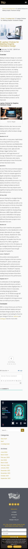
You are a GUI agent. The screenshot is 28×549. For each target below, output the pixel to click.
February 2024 (5, 457)
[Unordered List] (11, 381)
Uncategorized (11, 8)
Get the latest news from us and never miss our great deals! (14, 525)
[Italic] (3, 381)
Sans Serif (4, 438)
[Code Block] (14, 381)
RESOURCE (14, 509)
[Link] (16, 381)
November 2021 (5, 473)
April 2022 (4, 460)
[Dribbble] (18, 504)
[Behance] (15, 504)
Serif (2, 441)
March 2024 (4, 455)
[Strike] (7, 381)
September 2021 (5, 478)
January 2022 (5, 468)
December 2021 (5, 470)
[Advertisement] (14, 337)
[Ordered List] (9, 381)
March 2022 (4, 462)
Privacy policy (17, 546)
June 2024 (4, 452)
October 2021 (5, 475)
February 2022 (5, 465)
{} (18, 380)
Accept (10, 546)
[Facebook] (10, 504)
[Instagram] (13, 504)
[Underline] (5, 381)
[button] (25, 2)
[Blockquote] (13, 381)
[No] (26, 543)
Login (20, 370)
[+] (20, 380)
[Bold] (1, 381)
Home (4, 8)
